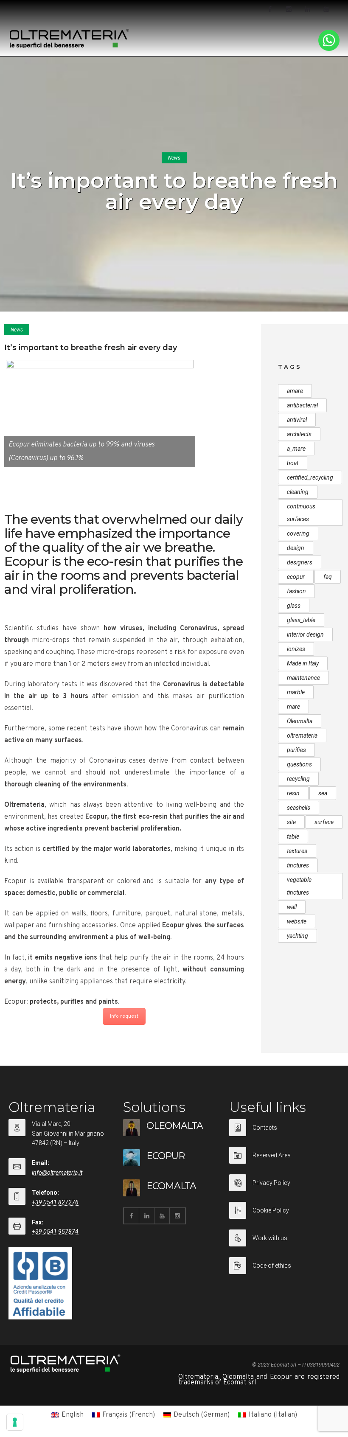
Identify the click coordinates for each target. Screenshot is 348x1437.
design (295, 547)
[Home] (69, 46)
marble (296, 692)
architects (299, 434)
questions (299, 764)
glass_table (301, 620)
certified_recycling (310, 477)
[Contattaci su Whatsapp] (329, 49)
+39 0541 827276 (55, 1202)
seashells (298, 807)
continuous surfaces (301, 512)
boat (292, 463)
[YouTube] (326, 9)
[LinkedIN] (307, 9)
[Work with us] (282, 1243)
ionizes (296, 649)
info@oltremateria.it (57, 1172)
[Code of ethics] (282, 1265)
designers (299, 562)
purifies (296, 750)
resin (293, 793)
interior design (305, 634)
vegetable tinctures (299, 886)
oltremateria (302, 735)
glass (293, 605)
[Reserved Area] (282, 1160)
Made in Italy (303, 663)
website (296, 921)
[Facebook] (270, 9)
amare (295, 390)
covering (298, 533)
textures (297, 851)
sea (322, 793)
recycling (298, 778)
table (293, 836)
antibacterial (302, 405)
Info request (124, 1016)
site (291, 822)
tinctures (298, 865)
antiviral (297, 419)
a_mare (296, 448)
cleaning (298, 491)
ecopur (296, 576)
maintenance (303, 677)
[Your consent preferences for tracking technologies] (15, 1422)
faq (327, 576)
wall (292, 907)
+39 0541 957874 (55, 1231)
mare (293, 706)
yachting (297, 935)
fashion (296, 591)
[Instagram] (288, 9)
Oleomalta (299, 721)
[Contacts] (282, 1133)
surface (324, 822)
